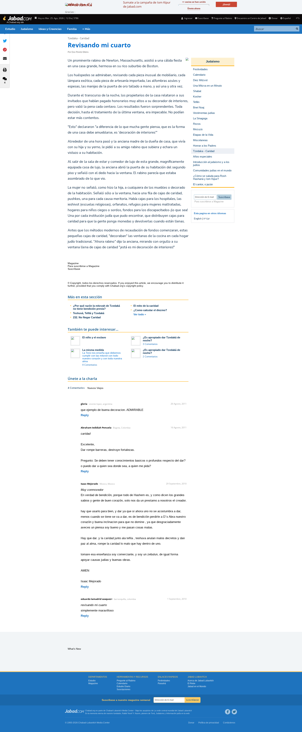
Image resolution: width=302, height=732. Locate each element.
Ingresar (188, 18)
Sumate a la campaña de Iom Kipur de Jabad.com (146, 4)
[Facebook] (227, 711)
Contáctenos (229, 722)
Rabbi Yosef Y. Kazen (131, 713)
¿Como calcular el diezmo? (150, 310)
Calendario (122, 683)
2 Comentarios (150, 356)
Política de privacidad (208, 722)
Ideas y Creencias (50, 29)
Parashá (162, 683)
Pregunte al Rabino (222, 18)
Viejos (100, 388)
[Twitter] (234, 711)
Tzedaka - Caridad (78, 38)
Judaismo (160, 713)
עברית (206, 218)
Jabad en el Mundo (197, 686)
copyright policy (134, 285)
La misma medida (93, 349)
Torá (153, 713)
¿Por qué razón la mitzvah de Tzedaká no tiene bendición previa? (96, 307)
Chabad (109, 710)
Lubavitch (117, 710)
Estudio (10, 29)
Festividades (164, 680)
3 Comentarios (150, 344)
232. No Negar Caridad (87, 317)
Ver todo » (139, 314)
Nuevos (92, 388)
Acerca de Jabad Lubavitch (201, 680)
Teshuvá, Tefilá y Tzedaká (88, 313)
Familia (72, 29)
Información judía (173, 713)
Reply (85, 415)
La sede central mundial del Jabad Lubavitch (173, 710)
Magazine (93, 683)
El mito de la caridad (145, 305)
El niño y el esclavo (94, 337)
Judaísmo (27, 29)
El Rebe (191, 683)
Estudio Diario (123, 686)
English (198, 218)
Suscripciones (123, 689)
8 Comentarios (89, 365)
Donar (274, 18)
